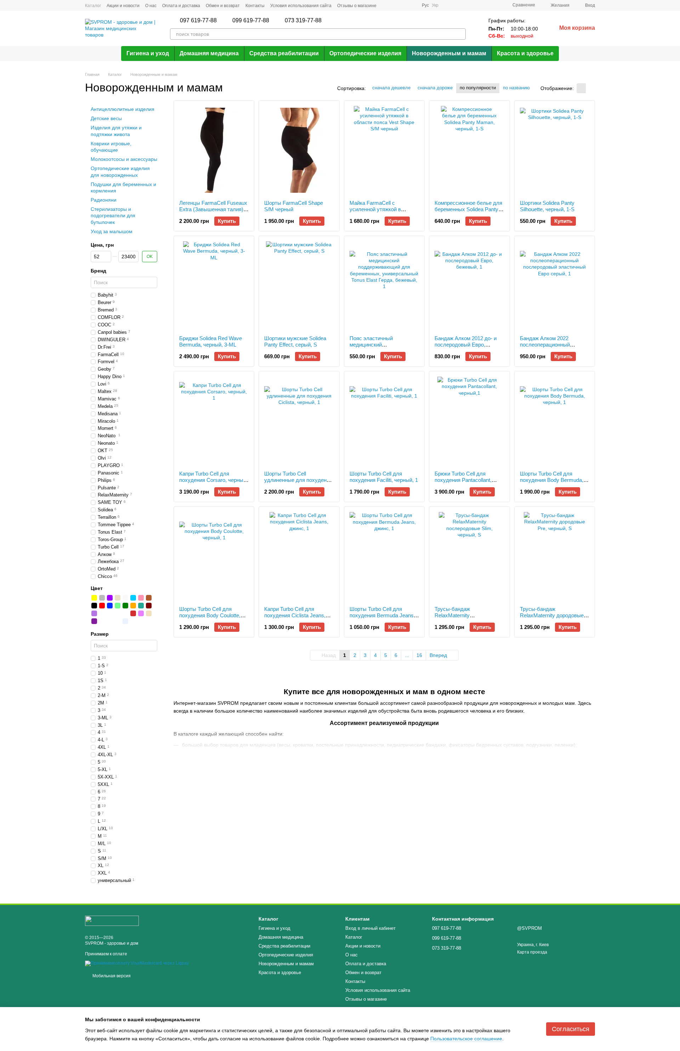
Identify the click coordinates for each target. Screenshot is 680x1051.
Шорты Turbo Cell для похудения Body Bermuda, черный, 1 (551, 480)
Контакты (255, 5)
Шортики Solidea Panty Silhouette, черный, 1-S (547, 206)
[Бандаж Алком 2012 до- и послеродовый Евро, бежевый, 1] (469, 285)
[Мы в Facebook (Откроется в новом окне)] (386, 5)
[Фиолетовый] (109, 597)
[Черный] (94, 605)
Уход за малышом (111, 231)
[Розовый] (140, 597)
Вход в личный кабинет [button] (370, 928)
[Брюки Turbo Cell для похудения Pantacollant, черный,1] (469, 421)
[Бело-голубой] (102, 621)
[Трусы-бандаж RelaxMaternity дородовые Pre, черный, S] (554, 556)
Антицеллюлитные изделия (122, 109)
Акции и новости (123, 5)
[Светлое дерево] (148, 613)
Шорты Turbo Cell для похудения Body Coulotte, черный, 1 (209, 615)
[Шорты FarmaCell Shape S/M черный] (299, 150)
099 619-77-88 (250, 20)
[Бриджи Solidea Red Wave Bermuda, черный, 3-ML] (214, 285)
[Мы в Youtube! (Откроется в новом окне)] (412, 5)
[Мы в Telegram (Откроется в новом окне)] (403, 5)
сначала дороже (435, 87)
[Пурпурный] (94, 621)
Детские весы (106, 118)
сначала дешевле (391, 87)
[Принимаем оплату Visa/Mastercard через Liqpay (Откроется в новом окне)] (137, 963)
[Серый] (102, 597)
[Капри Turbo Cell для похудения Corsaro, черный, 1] (214, 421)
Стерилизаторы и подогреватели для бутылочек (113, 215)
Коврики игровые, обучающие (111, 147)
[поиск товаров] (460, 34)
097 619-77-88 (198, 20)
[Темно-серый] (117, 621)
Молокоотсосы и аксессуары (124, 159)
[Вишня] (148, 605)
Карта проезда (532, 952)
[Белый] (125, 597)
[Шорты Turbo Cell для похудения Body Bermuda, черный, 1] (554, 421)
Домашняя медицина (209, 53)
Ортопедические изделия (365, 53)
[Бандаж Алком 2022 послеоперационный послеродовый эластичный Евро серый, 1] (554, 285)
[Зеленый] (125, 605)
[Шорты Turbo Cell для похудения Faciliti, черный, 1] (384, 421)
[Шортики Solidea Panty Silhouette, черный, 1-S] (554, 150)
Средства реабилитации (284, 53)
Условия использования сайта (301, 5)
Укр (435, 5)
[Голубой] (133, 597)
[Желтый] (94, 597)
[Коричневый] (148, 597)
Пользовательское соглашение (466, 1038)
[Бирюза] (140, 605)
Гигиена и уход (147, 53)
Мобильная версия (111, 975)
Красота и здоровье (525, 53)
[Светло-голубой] (125, 621)
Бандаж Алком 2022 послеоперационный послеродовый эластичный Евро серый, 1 (553, 347)
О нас (151, 5)
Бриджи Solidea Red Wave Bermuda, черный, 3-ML (210, 341)
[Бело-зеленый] (102, 613)
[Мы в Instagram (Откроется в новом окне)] (395, 5)
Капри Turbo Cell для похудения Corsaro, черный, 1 (213, 480)
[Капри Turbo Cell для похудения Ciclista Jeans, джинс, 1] (299, 556)
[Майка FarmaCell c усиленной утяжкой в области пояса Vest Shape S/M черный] (384, 150)
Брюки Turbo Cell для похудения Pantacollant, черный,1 (463, 480)
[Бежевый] (117, 597)
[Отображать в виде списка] (590, 88)
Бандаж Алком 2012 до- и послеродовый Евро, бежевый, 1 (466, 344)
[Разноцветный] (125, 613)
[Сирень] (94, 613)
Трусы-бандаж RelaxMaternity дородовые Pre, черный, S (552, 615)
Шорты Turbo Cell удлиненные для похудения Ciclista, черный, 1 (298, 480)
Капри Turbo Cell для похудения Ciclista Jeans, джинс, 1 (294, 615)
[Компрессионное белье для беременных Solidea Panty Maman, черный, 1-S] (469, 150)
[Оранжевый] (133, 605)
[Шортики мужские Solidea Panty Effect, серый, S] (299, 285)
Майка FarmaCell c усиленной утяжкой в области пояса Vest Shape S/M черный (381, 212)
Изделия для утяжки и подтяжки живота (116, 131)
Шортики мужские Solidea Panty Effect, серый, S (295, 341)
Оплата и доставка (181, 5)
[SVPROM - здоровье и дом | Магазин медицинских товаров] (112, 920)
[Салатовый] (117, 605)
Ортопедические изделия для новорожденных (120, 171)
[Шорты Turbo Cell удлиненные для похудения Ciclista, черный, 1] (299, 421)
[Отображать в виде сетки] (581, 88)
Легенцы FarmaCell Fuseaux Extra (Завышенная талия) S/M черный (213, 209)
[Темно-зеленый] (133, 621)
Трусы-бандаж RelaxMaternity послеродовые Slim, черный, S (459, 618)
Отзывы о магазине (356, 5)
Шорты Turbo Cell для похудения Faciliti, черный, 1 (384, 477)
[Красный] (102, 605)
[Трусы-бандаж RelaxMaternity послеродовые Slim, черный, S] (469, 556)
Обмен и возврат (223, 5)
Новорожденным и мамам (449, 53)
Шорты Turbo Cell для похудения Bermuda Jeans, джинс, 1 (382, 615)
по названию (516, 87)
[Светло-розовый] (109, 621)
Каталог (93, 5)
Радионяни (104, 200)
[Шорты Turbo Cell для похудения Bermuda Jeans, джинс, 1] (384, 556)
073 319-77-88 (303, 20)
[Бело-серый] (117, 613)
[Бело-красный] (109, 613)
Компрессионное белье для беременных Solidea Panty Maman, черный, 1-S (468, 209)
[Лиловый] (140, 613)
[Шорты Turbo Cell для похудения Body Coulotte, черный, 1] (214, 556)
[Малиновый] (133, 613)
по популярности (478, 87)
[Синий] (109, 605)
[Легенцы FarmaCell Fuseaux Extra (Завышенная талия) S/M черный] (214, 150)
